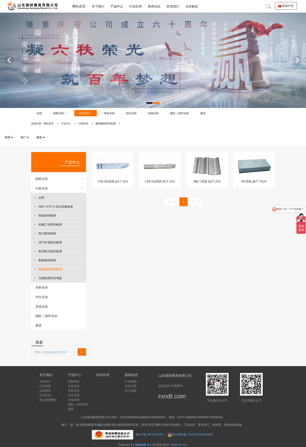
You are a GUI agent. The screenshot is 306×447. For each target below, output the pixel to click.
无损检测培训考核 (50, 278)
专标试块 (109, 113)
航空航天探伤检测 (50, 251)
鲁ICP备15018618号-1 (150, 434)
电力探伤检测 (47, 233)
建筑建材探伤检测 (106, 123)
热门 (23, 137)
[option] (153, 60)
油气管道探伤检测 (50, 242)
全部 (39, 113)
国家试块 (59, 113)
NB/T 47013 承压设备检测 (56, 206)
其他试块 (153, 113)
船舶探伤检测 (47, 260)
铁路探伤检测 (47, 215)
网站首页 (79, 6)
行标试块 (84, 113)
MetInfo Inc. (179, 445)
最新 (39, 137)
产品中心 (66, 123)
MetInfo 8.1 (143, 445)
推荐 (8, 137)
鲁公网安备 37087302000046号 (193, 434)
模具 (203, 113)
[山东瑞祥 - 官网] (33, 6)
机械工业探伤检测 (50, 224)
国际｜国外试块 (179, 113)
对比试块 (131, 113)
